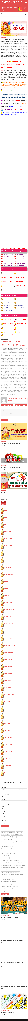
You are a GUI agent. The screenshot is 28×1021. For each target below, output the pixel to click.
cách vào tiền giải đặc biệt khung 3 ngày (17, 367)
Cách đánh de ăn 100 (16, 844)
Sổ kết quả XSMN (8, 545)
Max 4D (6, 588)
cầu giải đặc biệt (9, 378)
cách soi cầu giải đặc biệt (10, 364)
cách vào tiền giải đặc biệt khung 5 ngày (9, 368)
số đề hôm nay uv (14, 888)
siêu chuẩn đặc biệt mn (6, 64)
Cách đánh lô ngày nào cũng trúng (8, 848)
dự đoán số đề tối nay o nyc (6, 865)
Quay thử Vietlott (8, 765)
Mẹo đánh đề (15, 869)
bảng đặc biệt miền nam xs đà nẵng (18, 354)
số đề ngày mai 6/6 (5, 891)
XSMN (5, 517)
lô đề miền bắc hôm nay (6, 869)
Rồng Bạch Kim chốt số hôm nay (16, 874)
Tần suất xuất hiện (8, 709)
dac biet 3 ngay (20, 385)
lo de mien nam (10, 391)
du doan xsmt (16, 860)
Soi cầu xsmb (7, 780)
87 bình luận (4, 348)
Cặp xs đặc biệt (14, 369)
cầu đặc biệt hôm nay (17, 374)
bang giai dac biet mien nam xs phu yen (13, 361)
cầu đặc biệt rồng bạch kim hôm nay (14, 377)
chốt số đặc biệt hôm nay (11, 382)
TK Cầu (3, 813)
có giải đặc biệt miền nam (8, 384)
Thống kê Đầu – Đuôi (9, 694)
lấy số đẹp (5, 66)
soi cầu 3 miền (12, 876)
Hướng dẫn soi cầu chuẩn (12, 789)
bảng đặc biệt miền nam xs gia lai (7, 355)
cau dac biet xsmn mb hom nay (9, 372)
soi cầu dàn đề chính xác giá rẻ (7, 884)
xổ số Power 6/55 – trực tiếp (7, 1012)
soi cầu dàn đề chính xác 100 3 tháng (8, 881)
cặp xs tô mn (19, 371)
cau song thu (19, 832)
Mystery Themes (14, 1019)
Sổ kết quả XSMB (8, 538)
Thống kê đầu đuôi (8, 652)
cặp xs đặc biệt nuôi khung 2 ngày (10, 371)
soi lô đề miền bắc (4, 888)
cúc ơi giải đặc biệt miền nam (6, 385)
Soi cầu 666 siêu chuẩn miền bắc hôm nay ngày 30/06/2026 (12, 963)
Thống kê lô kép (8, 673)
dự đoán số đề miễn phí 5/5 (6, 862)
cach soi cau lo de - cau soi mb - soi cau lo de (14, 41)
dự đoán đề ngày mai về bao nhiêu (8, 867)
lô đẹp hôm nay (20, 867)
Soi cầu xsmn (3, 37)
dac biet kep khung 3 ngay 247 (11, 387)
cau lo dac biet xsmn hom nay (11, 380)
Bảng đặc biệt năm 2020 (16, 359)
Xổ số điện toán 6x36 (9, 602)
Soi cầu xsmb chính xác (12, 782)
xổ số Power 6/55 (8, 574)
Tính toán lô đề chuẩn (11, 792)
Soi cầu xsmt (7, 784)
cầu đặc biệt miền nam (16, 375)
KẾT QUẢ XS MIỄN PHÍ (6, 794)
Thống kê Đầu (7, 680)
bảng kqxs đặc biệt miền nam (8, 362)
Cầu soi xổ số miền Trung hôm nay (8, 853)
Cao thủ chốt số (20, 368)
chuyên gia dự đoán (5, 834)
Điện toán (4, 811)
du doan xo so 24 (14, 858)
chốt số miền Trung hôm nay (7, 839)
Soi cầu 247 (19, 876)
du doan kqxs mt (16, 855)
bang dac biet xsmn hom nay (15, 351)
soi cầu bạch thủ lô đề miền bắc (7, 879)
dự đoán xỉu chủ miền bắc (19, 865)
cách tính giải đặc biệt (5, 365)
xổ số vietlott (7, 560)
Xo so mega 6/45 (8, 567)
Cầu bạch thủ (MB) (8, 624)
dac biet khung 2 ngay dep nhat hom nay (13, 388)
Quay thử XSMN (8, 751)
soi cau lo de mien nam (10, 394)
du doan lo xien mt (5, 858)
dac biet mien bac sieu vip (13, 390)
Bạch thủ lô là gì (4, 829)
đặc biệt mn (23, 66)
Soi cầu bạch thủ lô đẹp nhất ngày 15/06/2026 (12, 940)
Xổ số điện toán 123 (9, 609)
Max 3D (6, 581)
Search (3, 501)
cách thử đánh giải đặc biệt (21, 364)
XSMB (5, 510)
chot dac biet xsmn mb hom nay (11, 381)
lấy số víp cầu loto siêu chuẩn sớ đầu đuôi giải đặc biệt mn (14, 345)
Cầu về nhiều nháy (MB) (9, 645)
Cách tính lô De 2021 (5, 844)
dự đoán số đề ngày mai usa (20, 862)
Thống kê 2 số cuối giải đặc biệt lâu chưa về (11, 341)
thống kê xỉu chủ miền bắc (16, 891)
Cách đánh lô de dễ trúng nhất (7, 846)
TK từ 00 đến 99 (8, 716)
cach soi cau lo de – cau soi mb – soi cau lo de (11, 2)
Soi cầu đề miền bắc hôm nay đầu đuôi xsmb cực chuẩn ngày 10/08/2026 (14, 987)
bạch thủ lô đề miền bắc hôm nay (8, 832)
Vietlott (3, 808)
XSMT (5, 524)
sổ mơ (3, 823)
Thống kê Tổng (8, 702)
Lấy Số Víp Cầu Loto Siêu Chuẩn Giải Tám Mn (14, 248)
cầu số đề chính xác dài (6, 855)
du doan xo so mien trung (6, 860)
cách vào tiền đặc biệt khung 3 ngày (17, 365)
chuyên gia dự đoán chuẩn (16, 834)
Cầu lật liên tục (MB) (9, 631)
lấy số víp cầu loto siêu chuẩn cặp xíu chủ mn (7, 405)
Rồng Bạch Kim (4, 874)
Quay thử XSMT (8, 758)
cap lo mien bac (7, 369)
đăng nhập (8, 413)
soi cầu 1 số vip (4, 876)
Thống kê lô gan (8, 659)
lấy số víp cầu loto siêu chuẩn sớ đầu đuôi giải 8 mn (21, 405)
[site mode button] (25, 14)
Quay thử (4, 820)
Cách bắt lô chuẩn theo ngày (7, 841)
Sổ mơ (5, 772)
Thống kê (6, 595)
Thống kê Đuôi (7, 687)
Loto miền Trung (8, 737)
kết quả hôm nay (8, 531)
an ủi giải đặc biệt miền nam (18, 349)
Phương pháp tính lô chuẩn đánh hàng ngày (10, 872)
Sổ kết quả (4, 806)
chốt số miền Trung (21, 837)
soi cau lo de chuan (13, 393)
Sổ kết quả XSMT (8, 553)
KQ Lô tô (4, 818)
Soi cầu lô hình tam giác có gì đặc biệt (10, 917)
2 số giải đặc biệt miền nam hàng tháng (17, 348)
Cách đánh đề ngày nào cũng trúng (8, 851)
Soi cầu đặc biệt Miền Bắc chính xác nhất (9, 886)
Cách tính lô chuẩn (18, 841)
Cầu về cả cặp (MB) (8, 638)
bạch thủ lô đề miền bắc (14, 829)
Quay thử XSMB (8, 744)
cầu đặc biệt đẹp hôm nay (8, 374)
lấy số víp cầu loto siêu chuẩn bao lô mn (10, 344)
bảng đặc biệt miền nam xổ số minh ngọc (13, 352)
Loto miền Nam (7, 730)
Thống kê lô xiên (8, 666)
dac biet (14, 385)
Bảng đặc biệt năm (7, 359)
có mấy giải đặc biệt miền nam (20, 384)
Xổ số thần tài (7, 616)
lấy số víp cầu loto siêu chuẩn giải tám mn (11, 443)
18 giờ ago (24, 10)
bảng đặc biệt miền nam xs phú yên (12, 356)
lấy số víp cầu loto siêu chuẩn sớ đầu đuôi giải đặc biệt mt (14, 342)
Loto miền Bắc (7, 723)
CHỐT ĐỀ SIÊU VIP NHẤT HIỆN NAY (8, 837)
